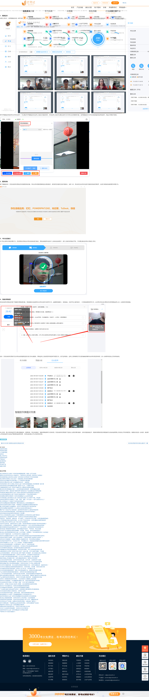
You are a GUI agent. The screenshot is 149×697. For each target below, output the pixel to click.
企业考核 (87, 660)
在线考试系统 (3, 439)
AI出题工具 (3, 464)
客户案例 (97, 7)
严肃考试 (2, 459)
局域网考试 (113, 7)
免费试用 (115, 3)
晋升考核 (78, 679)
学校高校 (87, 666)
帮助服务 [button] (122, 7)
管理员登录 (105, 3)
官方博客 (50, 679)
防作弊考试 (3, 461)
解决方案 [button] (89, 7)
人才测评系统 (3, 452)
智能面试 (78, 677)
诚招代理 (50, 671)
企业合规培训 (88, 677)
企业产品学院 (88, 679)
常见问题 (64, 666)
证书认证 (78, 674)
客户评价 (50, 666)
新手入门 (64, 668)
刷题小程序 (3, 466)
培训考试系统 (3, 450)
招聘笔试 (78, 668)
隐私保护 (50, 674)
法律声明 (50, 677)
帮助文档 (64, 660)
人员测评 (78, 663)
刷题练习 (78, 671)
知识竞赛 (78, 666)
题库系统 (2, 462)
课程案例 (50, 663)
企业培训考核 (88, 674)
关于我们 (50, 668)
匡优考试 (64, 677)
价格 (104, 7)
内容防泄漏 (88, 671)
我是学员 (95, 3)
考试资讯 (50, 660)
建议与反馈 (65, 674)
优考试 (2, 454)
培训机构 (87, 663)
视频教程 (64, 663)
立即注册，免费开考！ (40, 644)
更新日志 (64, 671)
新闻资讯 (64, 679)
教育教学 (87, 668)
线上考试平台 (3, 456)
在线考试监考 (3, 457)
